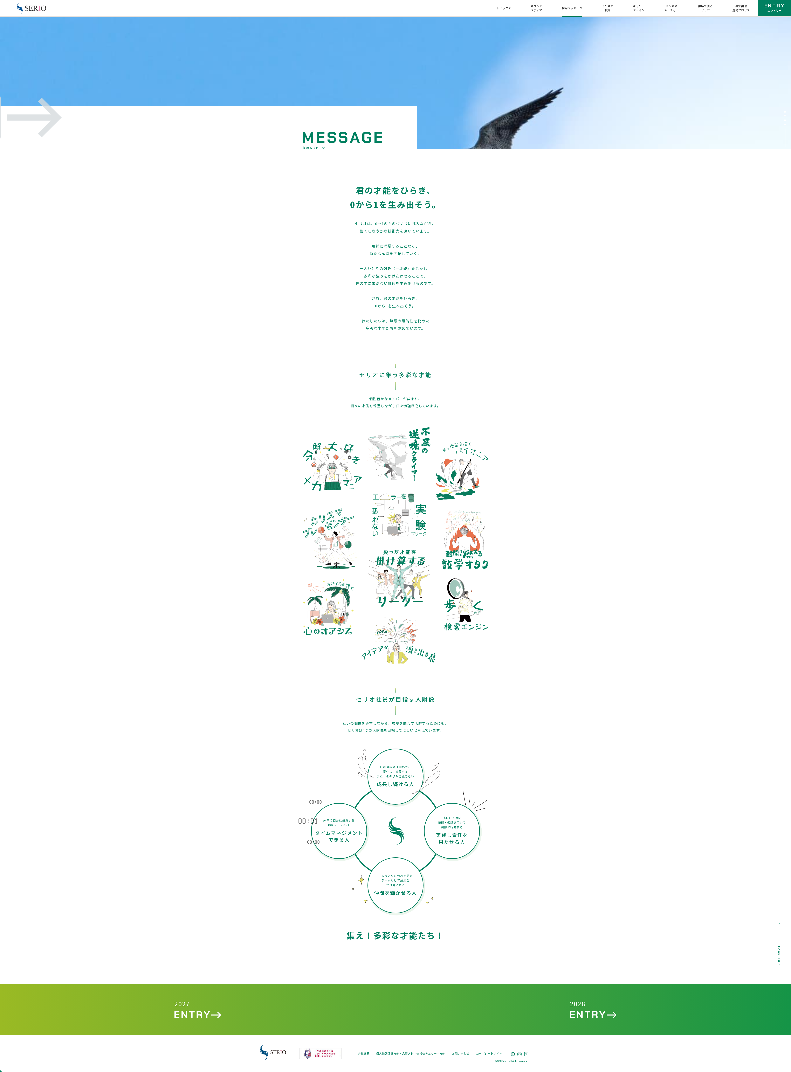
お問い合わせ (460, 1053)
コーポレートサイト (489, 1053)
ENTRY (774, 7)
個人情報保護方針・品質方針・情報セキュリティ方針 (410, 1053)
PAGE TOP (779, 955)
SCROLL (785, 118)
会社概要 (363, 1053)
